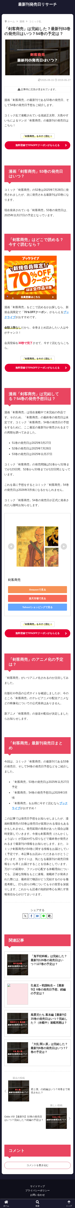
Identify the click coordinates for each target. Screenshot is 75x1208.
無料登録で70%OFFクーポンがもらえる (38, 145)
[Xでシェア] (25, 916)
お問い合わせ (37, 1194)
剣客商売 (14, 580)
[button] (49, 916)
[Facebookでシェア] (31, 916)
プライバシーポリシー (37, 1190)
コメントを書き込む (37, 1165)
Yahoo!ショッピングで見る (37, 607)
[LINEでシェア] (43, 916)
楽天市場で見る (37, 598)
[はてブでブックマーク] (37, 916)
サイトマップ (37, 1186)
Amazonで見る (37, 589)
